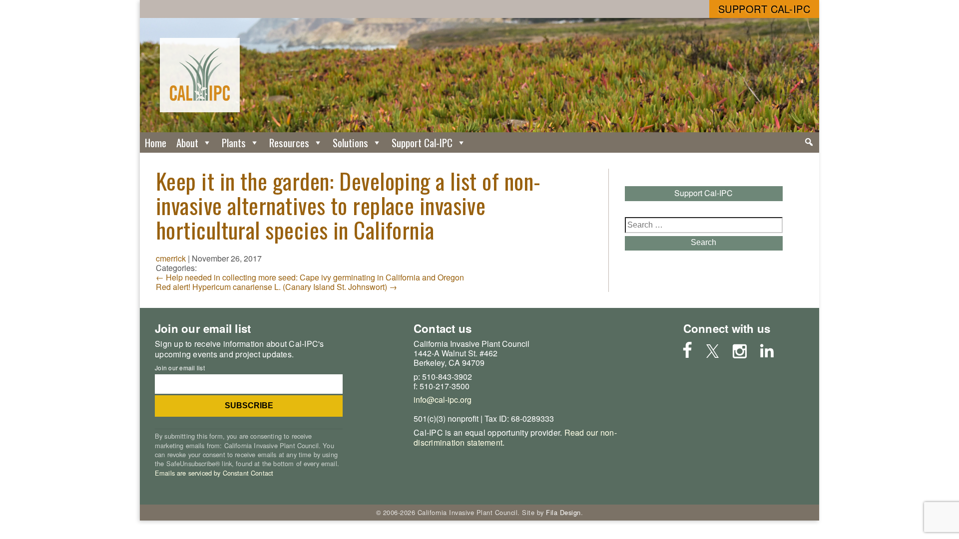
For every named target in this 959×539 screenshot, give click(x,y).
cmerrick (171, 258)
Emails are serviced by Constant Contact (214, 473)
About (187, 142)
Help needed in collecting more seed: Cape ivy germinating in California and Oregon (310, 277)
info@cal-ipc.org (443, 399)
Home (155, 142)
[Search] (809, 142)
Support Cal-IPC (764, 8)
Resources (289, 142)
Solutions (350, 142)
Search (703, 242)
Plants (234, 142)
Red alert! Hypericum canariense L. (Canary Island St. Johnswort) (276, 286)
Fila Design (563, 512)
